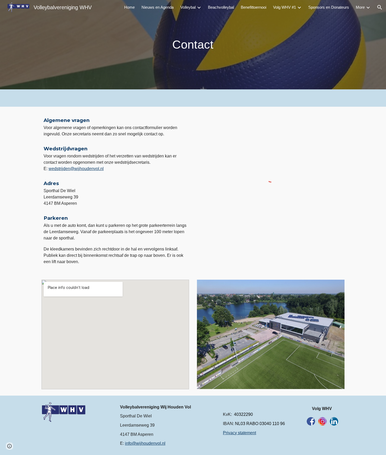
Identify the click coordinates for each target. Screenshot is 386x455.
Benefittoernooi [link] (253, 7)
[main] (193, 44)
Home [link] (129, 7)
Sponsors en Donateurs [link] (328, 7)
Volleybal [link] (188, 7)
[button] (379, 7)
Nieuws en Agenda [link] (158, 7)
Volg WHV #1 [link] (284, 7)
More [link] (360, 7)
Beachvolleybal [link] (221, 7)
